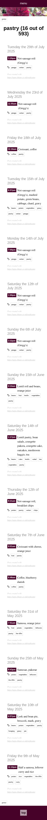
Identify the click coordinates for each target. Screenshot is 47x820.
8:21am (11, 501)
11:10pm (12, 767)
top (23, 812)
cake (20, 459)
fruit (20, 395)
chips (36, 510)
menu (23, 3)
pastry (29, 67)
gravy (39, 208)
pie (25, 731)
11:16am (12, 149)
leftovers (39, 628)
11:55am (12, 104)
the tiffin (19, 633)
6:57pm (11, 190)
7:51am (11, 623)
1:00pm (11, 295)
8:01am (11, 546)
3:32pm (11, 341)
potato (21, 208)
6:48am (11, 577)
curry (18, 782)
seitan (21, 67)
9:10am (11, 386)
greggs (13, 67)
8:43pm (11, 669)
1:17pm (11, 437)
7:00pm (11, 250)
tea (40, 459)
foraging (11, 731)
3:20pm (11, 58)
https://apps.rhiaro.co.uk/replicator (21, 77)
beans (13, 208)
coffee (13, 154)
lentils (26, 395)
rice (20, 776)
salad (34, 459)
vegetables (30, 208)
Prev (4, 19)
